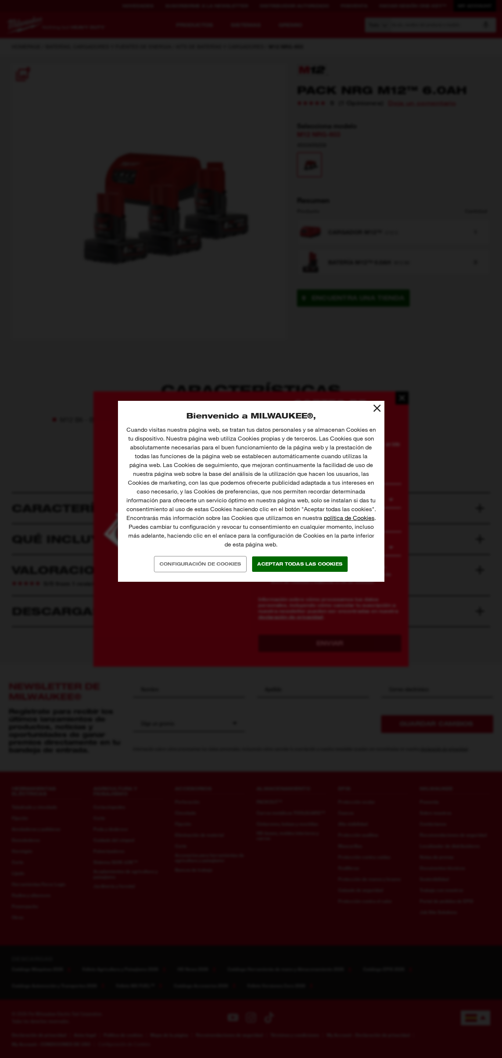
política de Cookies (349, 518)
